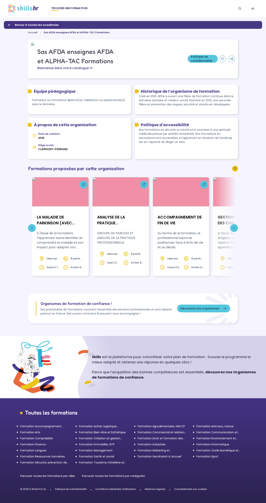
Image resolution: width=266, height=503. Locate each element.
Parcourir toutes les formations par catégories (113, 476)
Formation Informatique (212, 444)
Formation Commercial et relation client (161, 432)
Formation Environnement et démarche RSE (216, 438)
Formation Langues (33, 450)
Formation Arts (30, 432)
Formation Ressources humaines (42, 456)
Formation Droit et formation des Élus (160, 438)
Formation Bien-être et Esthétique (102, 432)
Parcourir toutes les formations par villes (48, 476)
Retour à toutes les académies (37, 25)
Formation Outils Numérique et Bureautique (217, 450)
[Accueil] (23, 8)
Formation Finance (33, 444)
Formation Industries (152, 444)
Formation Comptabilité (36, 438)
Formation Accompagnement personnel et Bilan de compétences (44, 426)
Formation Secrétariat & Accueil (159, 456)
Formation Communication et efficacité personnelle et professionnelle (217, 432)
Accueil (32, 32)
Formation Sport (207, 456)
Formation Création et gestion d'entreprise (99, 438)
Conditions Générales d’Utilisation (115, 489)
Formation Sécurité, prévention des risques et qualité (44, 463)
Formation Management (96, 450)
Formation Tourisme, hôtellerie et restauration (101, 463)
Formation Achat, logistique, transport (98, 426)
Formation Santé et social (96, 456)
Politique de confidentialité (70, 489)
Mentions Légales (155, 489)
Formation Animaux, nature (215, 426)
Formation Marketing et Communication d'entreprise (157, 450)
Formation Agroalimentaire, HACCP (161, 426)
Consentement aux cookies (190, 489)
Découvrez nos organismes (199, 308)
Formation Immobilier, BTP (97, 444)
